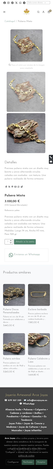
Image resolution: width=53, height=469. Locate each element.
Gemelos (37, 417)
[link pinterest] (12, 2)
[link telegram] (24, 2)
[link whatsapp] (20, 2)
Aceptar (41, 462)
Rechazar (28, 462)
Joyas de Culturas (28, 427)
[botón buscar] (38, 12)
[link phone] (51, 157)
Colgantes (40, 410)
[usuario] (43, 12)
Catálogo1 (10, 21)
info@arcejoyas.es (37, 400)
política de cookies (26, 456)
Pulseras (28, 410)
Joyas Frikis (15, 423)
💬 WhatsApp (26, 404)
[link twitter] (16, 2)
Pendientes (13, 417)
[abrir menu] (4, 12)
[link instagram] (8, 2)
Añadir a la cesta (25, 242)
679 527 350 (14, 400)
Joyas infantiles (33, 430)
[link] (26, 11)
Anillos (38, 413)
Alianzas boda (13, 410)
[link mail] (51, 161)
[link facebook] (4, 2)
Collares (25, 417)
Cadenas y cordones (21, 413)
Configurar (13, 462)
